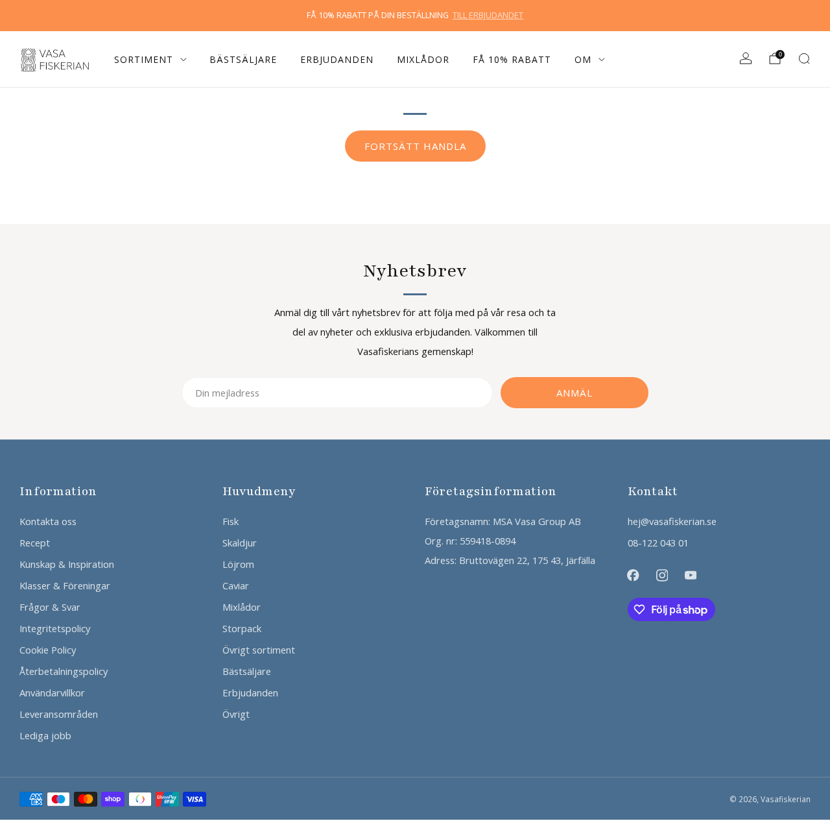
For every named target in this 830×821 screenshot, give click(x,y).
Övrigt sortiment (258, 649)
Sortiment (143, 59)
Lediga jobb (45, 735)
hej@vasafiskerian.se (672, 521)
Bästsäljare (243, 59)
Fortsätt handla (415, 146)
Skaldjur (239, 542)
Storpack (241, 628)
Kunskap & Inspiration (66, 564)
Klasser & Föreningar (64, 585)
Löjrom (238, 564)
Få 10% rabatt (512, 59)
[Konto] (745, 58)
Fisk (230, 521)
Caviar (235, 585)
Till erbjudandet (488, 15)
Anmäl (574, 392)
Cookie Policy (47, 649)
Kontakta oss (48, 521)
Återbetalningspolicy (63, 671)
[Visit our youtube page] (690, 575)
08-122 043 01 (658, 542)
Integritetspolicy (54, 628)
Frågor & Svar (49, 606)
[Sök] (804, 58)
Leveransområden (58, 713)
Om (583, 59)
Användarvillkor (52, 692)
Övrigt (236, 713)
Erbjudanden (337, 59)
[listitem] (415, 15)
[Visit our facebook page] (633, 575)
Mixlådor (423, 59)
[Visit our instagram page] (662, 575)
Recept (34, 542)
